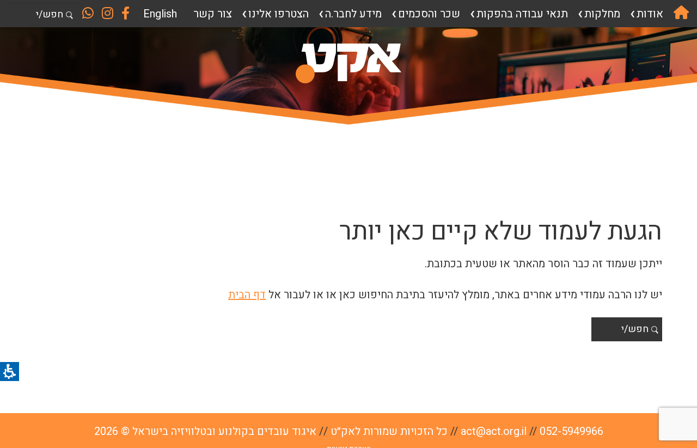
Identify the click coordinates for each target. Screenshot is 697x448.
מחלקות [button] (602, 14)
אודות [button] (650, 14)
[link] (681, 13)
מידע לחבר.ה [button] (353, 14)
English (160, 14)
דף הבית (247, 295)
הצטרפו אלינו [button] (278, 14)
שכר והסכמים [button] (429, 14)
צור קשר (212, 14)
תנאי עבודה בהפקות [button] (522, 14)
